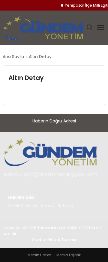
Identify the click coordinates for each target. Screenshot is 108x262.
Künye (47, 206)
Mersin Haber (39, 254)
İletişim (65, 206)
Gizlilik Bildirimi (22, 206)
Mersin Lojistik (68, 254)
